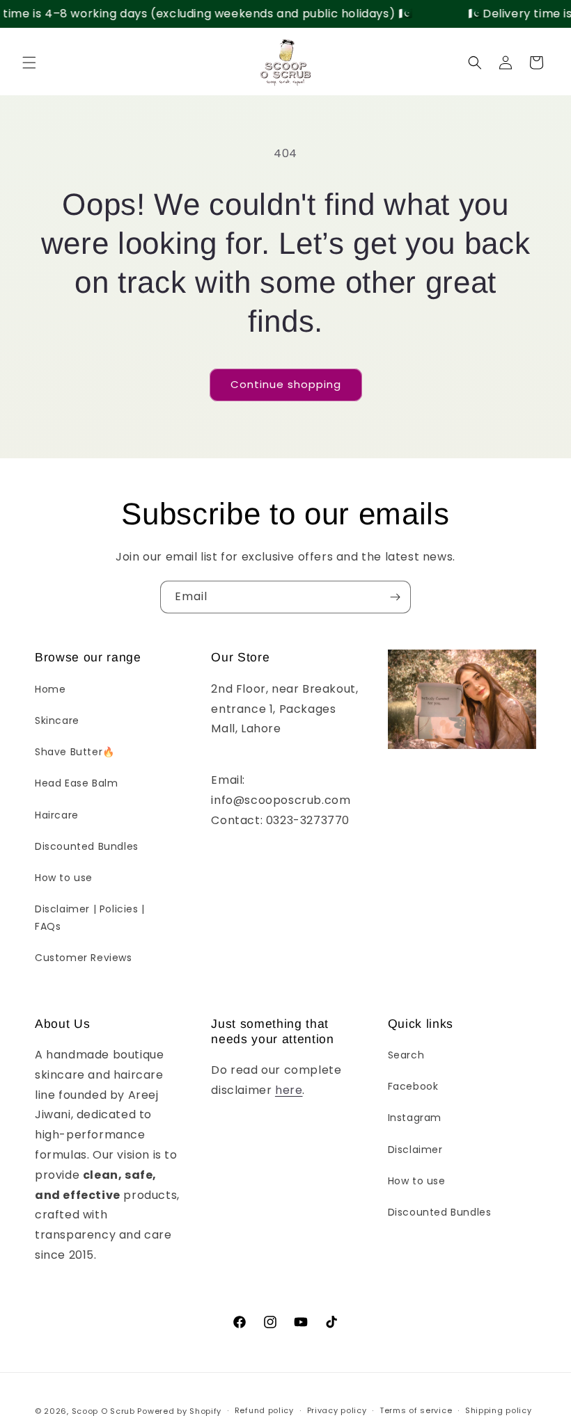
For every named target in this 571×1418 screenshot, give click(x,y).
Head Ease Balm (76, 783)
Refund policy (264, 1410)
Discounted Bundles (87, 846)
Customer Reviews (83, 958)
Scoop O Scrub (103, 1411)
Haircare (57, 815)
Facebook (413, 1086)
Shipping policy (498, 1410)
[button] (29, 62)
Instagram (414, 1118)
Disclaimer (415, 1150)
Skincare (57, 720)
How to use (64, 878)
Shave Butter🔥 (75, 752)
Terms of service (416, 1410)
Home (50, 689)
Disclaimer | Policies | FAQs (90, 917)
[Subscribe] (395, 597)
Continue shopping (285, 384)
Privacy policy (337, 1410)
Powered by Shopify (179, 1411)
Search (406, 1055)
